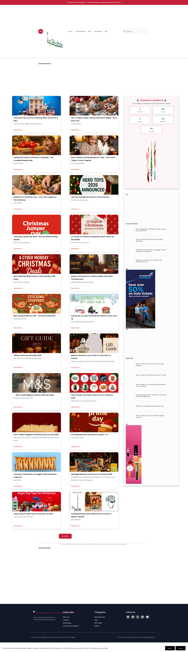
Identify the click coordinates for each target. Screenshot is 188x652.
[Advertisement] (93, 78)
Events (96, 626)
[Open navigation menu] (40, 31)
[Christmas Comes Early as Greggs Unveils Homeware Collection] (129, 250)
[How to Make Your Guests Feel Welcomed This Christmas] (129, 385)
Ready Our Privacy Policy (100, 648)
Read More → (19, 130)
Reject (170, 648)
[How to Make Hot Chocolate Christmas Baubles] (129, 364)
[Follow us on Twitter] (128, 617)
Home (70, 31)
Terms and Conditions (71, 626)
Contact (66, 620)
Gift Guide (98, 623)
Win (106, 31)
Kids (89, 31)
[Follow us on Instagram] (138, 617)
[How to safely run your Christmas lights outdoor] (129, 416)
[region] (94, 647)
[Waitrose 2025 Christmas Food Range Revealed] (129, 240)
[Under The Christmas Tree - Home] (54, 612)
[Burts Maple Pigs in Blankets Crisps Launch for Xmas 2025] (129, 230)
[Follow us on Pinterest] (142, 617)
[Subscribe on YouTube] (147, 617)
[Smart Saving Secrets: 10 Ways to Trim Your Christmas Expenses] (129, 395)
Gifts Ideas (97, 31)
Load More (65, 536)
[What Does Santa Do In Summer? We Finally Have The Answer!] (129, 261)
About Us (66, 617)
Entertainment (81, 31)
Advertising (67, 623)
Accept (180, 648)
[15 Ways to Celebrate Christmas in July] (129, 406)
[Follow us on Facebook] (133, 617)
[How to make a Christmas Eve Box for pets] (129, 375)
